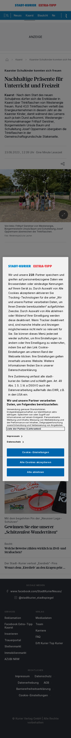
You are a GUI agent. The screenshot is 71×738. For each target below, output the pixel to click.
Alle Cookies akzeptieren (35, 462)
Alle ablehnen (35, 472)
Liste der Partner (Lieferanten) (24, 428)
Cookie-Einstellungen (35, 452)
